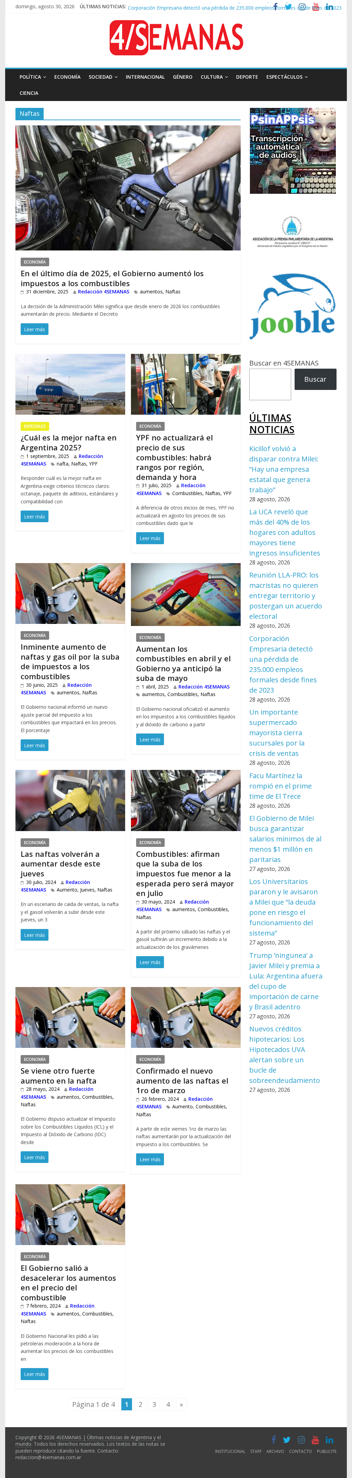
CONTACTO (300, 1451)
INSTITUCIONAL (230, 1451)
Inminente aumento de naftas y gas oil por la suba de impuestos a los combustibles (70, 661)
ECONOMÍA (67, 77)
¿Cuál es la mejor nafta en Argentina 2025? (69, 442)
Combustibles (187, 493)
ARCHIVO (275, 1451)
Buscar (315, 379)
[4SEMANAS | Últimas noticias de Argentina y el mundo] (176, 25)
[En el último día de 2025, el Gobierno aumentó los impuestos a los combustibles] (128, 130)
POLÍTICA (30, 77)
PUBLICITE (327, 1451)
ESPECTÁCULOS (284, 77)
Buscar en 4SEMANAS (284, 363)
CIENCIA (29, 93)
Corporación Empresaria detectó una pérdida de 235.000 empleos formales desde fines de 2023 (235, 5)
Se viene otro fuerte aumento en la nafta (59, 1075)
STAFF (256, 1451)
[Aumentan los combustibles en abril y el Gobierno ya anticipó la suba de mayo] (186, 568)
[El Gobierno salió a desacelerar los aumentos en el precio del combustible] (70, 1189)
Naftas (172, 291)
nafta (62, 463)
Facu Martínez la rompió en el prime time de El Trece (280, 786)
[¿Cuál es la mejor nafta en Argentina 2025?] (70, 359)
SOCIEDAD (100, 77)
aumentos (151, 291)
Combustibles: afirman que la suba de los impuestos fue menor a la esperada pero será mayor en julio (185, 873)
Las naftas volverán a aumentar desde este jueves (60, 863)
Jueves (87, 889)
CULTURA (212, 77)
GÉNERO (182, 77)
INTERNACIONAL (145, 77)
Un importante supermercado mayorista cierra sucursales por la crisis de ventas (277, 732)
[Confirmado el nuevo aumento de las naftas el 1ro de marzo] (186, 992)
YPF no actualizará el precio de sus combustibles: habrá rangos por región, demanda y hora (174, 457)
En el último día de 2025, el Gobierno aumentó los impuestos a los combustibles (112, 278)
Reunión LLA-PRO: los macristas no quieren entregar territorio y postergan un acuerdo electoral (285, 595)
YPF (93, 463)
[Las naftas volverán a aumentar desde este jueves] (70, 775)
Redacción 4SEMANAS (103, 291)
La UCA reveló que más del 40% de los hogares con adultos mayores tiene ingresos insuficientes (284, 532)
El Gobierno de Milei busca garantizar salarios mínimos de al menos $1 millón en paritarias (285, 839)
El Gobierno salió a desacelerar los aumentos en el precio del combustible (68, 1282)
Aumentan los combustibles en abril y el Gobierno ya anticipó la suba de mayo (183, 663)
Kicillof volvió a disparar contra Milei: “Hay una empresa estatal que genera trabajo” (283, 469)
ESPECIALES (35, 426)
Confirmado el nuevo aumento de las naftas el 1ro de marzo (182, 1080)
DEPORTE (247, 77)
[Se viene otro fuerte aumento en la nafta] (70, 992)
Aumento (67, 889)
